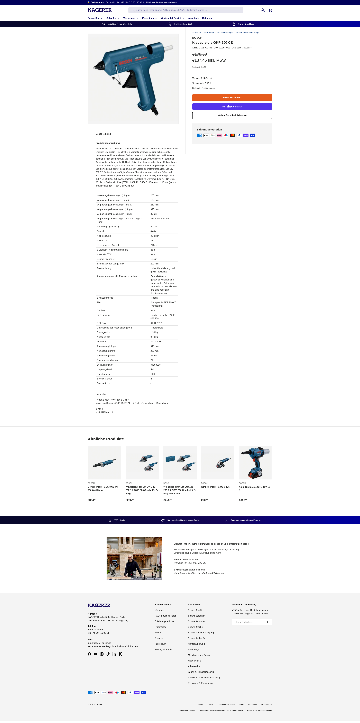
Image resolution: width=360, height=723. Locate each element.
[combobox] (185, 10)
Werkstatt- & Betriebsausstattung (204, 677)
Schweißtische (195, 627)
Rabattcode (160, 627)
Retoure (159, 638)
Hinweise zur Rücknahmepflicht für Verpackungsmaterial (221, 710)
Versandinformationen (226, 705)
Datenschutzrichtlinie (187, 710)
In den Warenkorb (232, 97)
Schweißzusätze (196, 621)
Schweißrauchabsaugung (201, 632)
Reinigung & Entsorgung (200, 683)
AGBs (241, 705)
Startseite (196, 32)
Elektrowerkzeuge (225, 32)
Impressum (160, 644)
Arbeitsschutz (195, 666)
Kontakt (210, 705)
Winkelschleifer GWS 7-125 (215, 487)
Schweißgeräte (195, 610)
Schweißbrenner (196, 616)
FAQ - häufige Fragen (165, 616)
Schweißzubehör (196, 638)
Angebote (193, 18)
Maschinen (148, 18)
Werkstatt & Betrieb (171, 18)
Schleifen (111, 18)
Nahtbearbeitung (196, 644)
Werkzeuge (129, 18)
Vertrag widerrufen (164, 649)
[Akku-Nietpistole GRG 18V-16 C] (255, 463)
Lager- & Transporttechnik (201, 672)
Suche (200, 705)
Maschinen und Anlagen (200, 655)
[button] (270, 10)
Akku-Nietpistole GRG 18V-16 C (254, 489)
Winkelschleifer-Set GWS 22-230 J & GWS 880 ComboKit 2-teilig (142, 490)
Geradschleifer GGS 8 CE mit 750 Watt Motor (103, 488)
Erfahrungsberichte (164, 621)
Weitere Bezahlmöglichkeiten (232, 115)
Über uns (159, 610)
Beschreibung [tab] (103, 134)
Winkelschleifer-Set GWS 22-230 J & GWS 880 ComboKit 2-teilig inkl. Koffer (179, 490)
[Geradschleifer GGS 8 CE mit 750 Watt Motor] (104, 463)
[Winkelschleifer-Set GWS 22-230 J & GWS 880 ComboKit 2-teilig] (142, 463)
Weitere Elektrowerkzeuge (247, 32)
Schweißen (94, 18)
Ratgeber (207, 18)
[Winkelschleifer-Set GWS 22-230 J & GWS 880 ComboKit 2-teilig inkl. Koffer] (180, 463)
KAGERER (98, 705)
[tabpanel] (137, 276)
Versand (159, 632)
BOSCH (197, 37)
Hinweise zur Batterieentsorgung (259, 710)
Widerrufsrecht (266, 705)
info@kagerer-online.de (99, 643)
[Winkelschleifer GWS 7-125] (217, 463)
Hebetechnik (194, 661)
